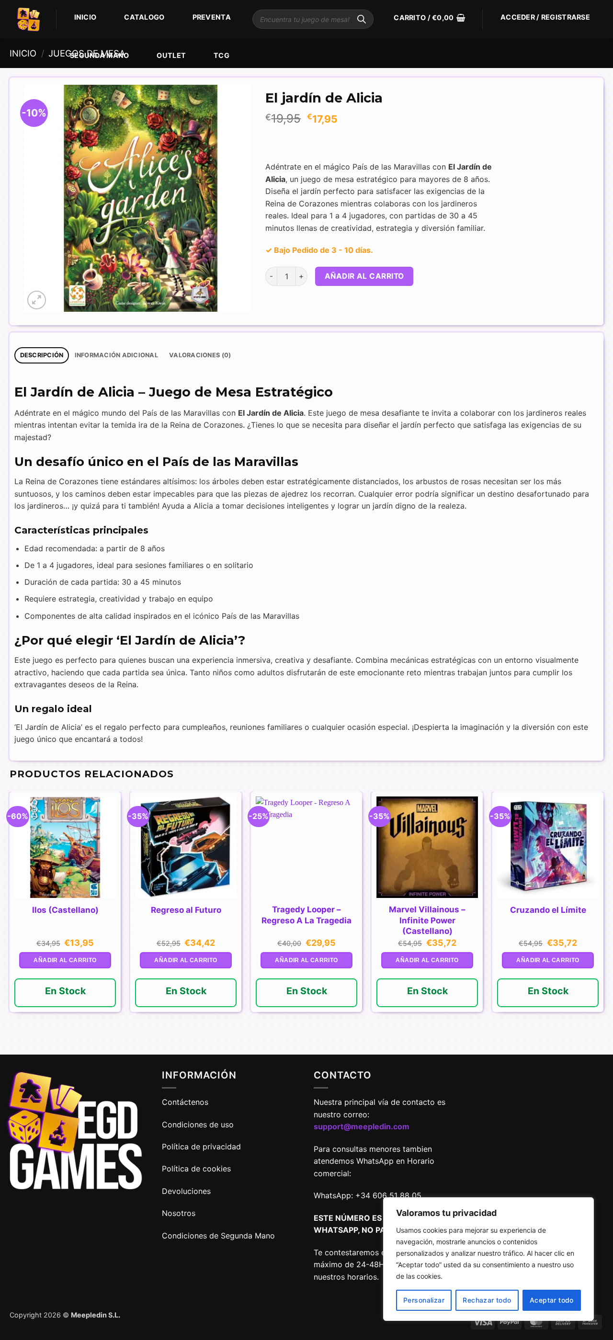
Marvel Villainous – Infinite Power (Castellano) (427, 920)
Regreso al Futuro (186, 910)
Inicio (85, 17)
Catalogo (144, 17)
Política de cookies (196, 1168)
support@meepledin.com (361, 1126)
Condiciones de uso (198, 1124)
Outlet (171, 55)
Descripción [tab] (42, 355)
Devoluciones (186, 1191)
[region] (488, 1259)
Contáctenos (186, 1102)
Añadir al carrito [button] (65, 960)
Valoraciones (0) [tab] (200, 355)
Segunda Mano (99, 55)
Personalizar (423, 1300)
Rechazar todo (487, 1300)
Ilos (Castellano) (65, 910)
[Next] (603, 922)
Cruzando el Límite (548, 910)
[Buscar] (362, 19)
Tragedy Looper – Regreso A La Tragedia (306, 915)
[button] (429, 18)
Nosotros (178, 1213)
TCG (221, 55)
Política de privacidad (201, 1146)
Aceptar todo (552, 1300)
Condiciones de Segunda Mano (218, 1235)
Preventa (212, 17)
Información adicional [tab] (116, 355)
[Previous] (10, 922)
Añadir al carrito (364, 276)
